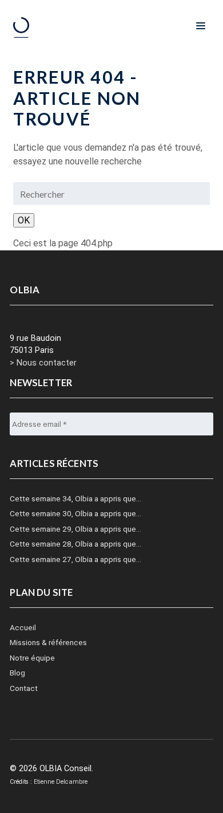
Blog (17, 672)
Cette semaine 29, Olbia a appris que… (75, 528)
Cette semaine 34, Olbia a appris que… (75, 498)
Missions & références (48, 642)
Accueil (23, 627)
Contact (24, 688)
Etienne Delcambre (60, 781)
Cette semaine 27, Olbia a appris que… (75, 559)
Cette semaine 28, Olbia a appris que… (75, 543)
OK (24, 220)
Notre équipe (32, 657)
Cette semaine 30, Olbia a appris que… (75, 513)
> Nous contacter (43, 363)
